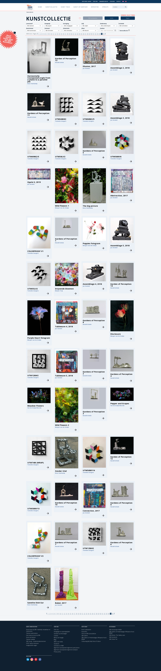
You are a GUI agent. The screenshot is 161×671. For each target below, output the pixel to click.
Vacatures (56, 643)
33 (97, 34)
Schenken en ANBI (59, 645)
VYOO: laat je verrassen (32, 643)
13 (57, 34)
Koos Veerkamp (32, 83)
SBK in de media (58, 641)
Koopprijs (47, 23)
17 (65, 34)
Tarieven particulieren (32, 633)
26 (83, 34)
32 (95, 34)
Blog (55, 639)
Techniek (121, 23)
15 (61, 34)
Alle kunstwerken (92, 18)
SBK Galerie (85, 635)
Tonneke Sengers (60, 121)
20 (71, 34)
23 (77, 34)
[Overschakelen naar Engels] (126, 2)
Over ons (95, 1)
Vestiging (66, 23)
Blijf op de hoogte (58, 637)
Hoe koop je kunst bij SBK (33, 635)
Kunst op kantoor (80, 7)
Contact (118, 1)
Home (40, 7)
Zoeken (102, 28)
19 (69, 34)
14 (59, 34)
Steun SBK (112, 1)
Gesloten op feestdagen (60, 633)
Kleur (83, 28)
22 (75, 34)
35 (101, 34)
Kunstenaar (29, 28)
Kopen (128, 18)
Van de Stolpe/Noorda (34, 408)
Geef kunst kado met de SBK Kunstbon (8, 39)
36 (103, 34)
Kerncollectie (124, 30)
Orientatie (66, 28)
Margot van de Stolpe (62, 208)
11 (53, 34)
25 (81, 34)
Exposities (95, 7)
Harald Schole (59, 62)
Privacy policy (57, 652)
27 (85, 34)
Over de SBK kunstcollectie (89, 633)
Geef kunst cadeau (86, 1)
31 (93, 34)
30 (91, 34)
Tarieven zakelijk (30, 639)
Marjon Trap (59, 291)
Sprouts (105, 7)
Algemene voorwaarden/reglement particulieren (66, 647)
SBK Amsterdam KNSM (115, 629)
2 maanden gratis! (103, 1)
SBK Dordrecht (113, 637)
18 (67, 34)
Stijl (83, 23)
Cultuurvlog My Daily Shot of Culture (91, 641)
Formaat (47, 28)
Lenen (111, 18)
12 (55, 34)
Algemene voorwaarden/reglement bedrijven (66, 650)
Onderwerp (103, 23)
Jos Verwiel (86, 68)
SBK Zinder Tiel (113, 639)
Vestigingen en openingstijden (62, 631)
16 (63, 34)
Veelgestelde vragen (31, 645)
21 (73, 34)
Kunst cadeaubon (86, 629)
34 (99, 34)
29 (89, 34)
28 (87, 34)
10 (51, 34)
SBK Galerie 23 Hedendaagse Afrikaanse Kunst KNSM (121, 632)
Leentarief (29, 23)
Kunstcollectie (51, 7)
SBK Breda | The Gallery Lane (117, 635)
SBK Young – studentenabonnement (36, 641)
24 (79, 34)
